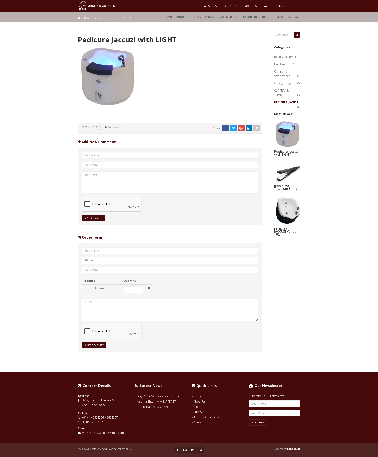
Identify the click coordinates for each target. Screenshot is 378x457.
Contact (294, 16)
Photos (195, 16)
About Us (200, 401)
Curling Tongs (282, 83)
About (181, 16)
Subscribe (258, 422)
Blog (280, 16)
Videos (209, 16)
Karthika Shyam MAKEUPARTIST (156, 401)
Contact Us (201, 422)
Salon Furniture (255, 16)
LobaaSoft (293, 449)
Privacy (198, 412)
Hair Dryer (280, 64)
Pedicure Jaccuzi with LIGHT (286, 153)
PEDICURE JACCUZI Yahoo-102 (286, 232)
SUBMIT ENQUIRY (94, 345)
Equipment (226, 16)
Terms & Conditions (206, 417)
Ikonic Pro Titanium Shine (285, 187)
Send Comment (93, 218)
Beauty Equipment (286, 57)
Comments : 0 (115, 127)
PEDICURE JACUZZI (286, 102)
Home (168, 16)
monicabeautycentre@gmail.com (103, 433)
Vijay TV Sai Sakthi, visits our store (158, 396)
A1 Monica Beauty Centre (153, 407)
